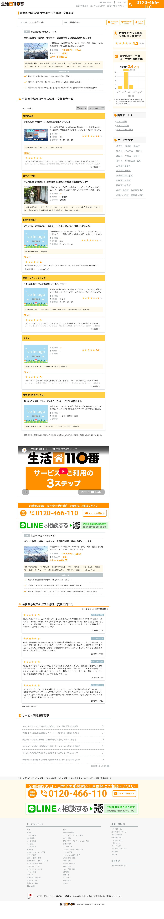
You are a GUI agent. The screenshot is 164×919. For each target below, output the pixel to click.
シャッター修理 (68, 832)
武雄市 (139, 151)
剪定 (28, 830)
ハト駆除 (30, 844)
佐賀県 (77, 778)
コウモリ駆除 (31, 846)
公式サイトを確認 (57, 57)
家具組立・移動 (32, 883)
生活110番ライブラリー (116, 6)
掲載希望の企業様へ (106, 2)
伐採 (64, 830)
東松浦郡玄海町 (123, 180)
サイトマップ (116, 846)
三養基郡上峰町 (123, 170)
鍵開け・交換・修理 (34, 858)
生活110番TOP (24, 778)
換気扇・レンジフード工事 (36, 852)
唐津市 (128, 146)
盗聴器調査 (67, 880)
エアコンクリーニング (34, 869)
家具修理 (66, 872)
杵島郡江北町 (137, 190)
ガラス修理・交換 (124, 129)
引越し (65, 883)
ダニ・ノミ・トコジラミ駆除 (73, 835)
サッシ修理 (121, 121)
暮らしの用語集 (116, 835)
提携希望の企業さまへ (119, 866)
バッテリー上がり (69, 863)
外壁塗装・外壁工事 (34, 878)
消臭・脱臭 (67, 866)
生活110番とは (82, 6)
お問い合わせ (116, 843)
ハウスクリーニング (34, 866)
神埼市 (119, 160)
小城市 (128, 156)
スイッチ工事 (31, 855)
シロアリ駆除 (31, 835)
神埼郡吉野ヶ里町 (133, 160)
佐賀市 (119, 146)
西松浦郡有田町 (123, 185)
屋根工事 (30, 875)
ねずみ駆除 (67, 844)
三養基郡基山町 (123, 165)
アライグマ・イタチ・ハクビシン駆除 (76, 841)
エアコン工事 (67, 852)
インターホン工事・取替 (71, 855)
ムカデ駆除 (67, 838)
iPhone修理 (31, 886)
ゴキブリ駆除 (31, 841)
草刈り (29, 832)
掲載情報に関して (117, 837)
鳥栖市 (137, 146)
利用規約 (114, 851)
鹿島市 (119, 156)
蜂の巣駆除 (31, 838)
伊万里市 (129, 151)
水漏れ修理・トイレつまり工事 (37, 861)
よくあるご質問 (121, 2)
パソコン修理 (31, 872)
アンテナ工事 (67, 846)
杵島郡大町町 (122, 190)
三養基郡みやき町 (124, 175)
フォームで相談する (96, 513)
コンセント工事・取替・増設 (73, 849)
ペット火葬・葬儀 (69, 869)
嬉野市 (137, 156)
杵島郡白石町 (122, 195)
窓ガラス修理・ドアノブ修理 (44, 778)
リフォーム (67, 878)
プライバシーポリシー (119, 849)
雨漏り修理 (67, 861)
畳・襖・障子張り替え (34, 863)
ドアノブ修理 (122, 125)
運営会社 (114, 854)
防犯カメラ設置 (32, 880)
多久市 (119, 151)
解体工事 (66, 875)
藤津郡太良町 (137, 195)
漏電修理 (30, 849)
